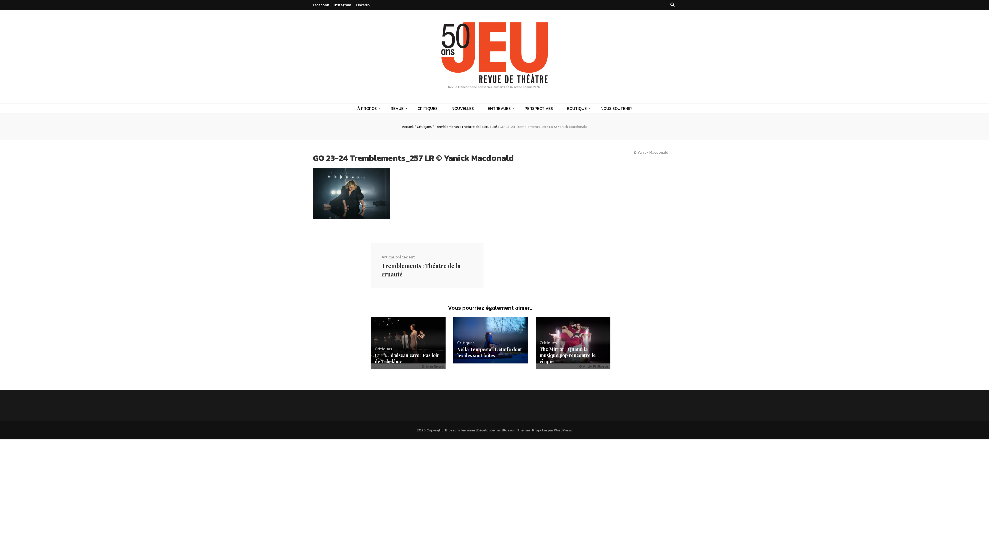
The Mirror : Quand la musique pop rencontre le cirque (568, 355)
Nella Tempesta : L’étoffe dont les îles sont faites (489, 352)
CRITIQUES (427, 108)
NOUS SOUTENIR (616, 108)
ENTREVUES (499, 108)
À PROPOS (367, 108)
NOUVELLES (462, 108)
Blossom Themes (516, 430)
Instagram (342, 5)
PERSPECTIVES (539, 108)
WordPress (563, 430)
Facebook (321, 5)
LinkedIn (363, 5)
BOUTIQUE (577, 108)
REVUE (397, 108)
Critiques (424, 126)
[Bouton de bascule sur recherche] (672, 4)
